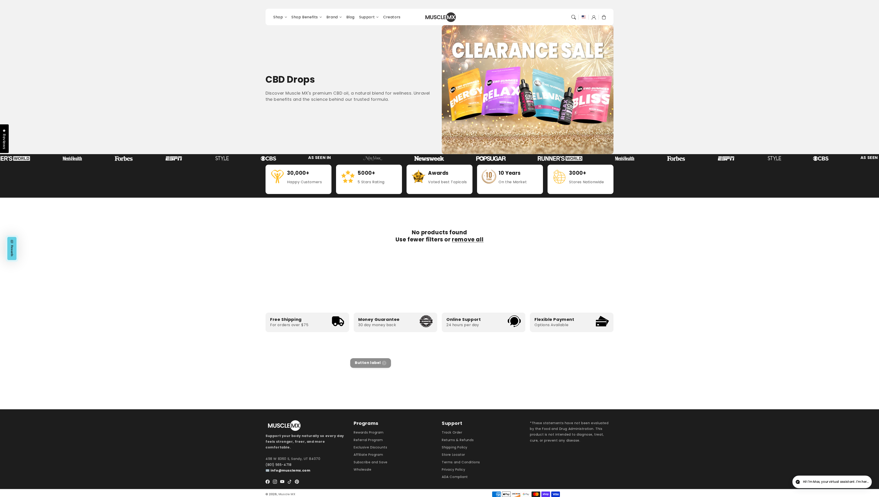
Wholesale (362, 469)
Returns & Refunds (458, 440)
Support (367, 17)
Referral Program (368, 440)
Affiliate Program (368, 454)
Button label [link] (368, 362)
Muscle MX (287, 494)
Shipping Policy (454, 447)
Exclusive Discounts (370, 447)
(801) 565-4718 (278, 464)
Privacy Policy (453, 469)
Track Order (452, 432)
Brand (332, 17)
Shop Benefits (304, 17)
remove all (467, 239)
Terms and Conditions (461, 462)
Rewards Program (369, 432)
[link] (51, 158)
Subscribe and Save (371, 462)
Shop (278, 17)
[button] (574, 17)
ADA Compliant (455, 477)
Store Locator (453, 454)
